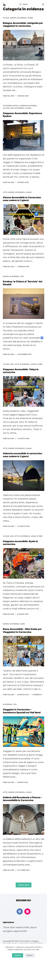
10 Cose (6, 18)
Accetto (18, 955)
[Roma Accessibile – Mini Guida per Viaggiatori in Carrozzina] (23, 651)
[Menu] (43, 4)
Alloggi (6, 108)
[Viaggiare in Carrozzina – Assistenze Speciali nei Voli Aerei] (23, 731)
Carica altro (23, 885)
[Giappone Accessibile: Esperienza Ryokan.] (23, 135)
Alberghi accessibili (28, 106)
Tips (22, 276)
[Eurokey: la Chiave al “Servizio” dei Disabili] (23, 303)
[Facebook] (20, 911)
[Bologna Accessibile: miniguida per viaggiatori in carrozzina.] (23, 45)
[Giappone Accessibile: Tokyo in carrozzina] (23, 391)
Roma (22, 624)
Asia (12, 108)
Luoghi (28, 108)
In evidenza (22, 18)
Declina (30, 955)
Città (5, 192)
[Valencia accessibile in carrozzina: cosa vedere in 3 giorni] (23, 475)
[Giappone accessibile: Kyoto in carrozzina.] (23, 563)
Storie (30, 18)
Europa (13, 18)
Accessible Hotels (11, 106)
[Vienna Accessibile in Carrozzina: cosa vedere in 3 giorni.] (23, 219)
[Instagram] (27, 911)
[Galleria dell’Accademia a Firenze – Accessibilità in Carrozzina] (23, 819)
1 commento (37, 695)
